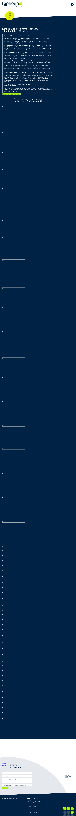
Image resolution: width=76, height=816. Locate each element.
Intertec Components (24, 53)
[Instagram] (64, 808)
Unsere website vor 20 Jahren (11, 94)
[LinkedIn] (72, 812)
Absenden (5, 788)
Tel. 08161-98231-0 (31, 806)
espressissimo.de (42, 57)
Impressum (29, 811)
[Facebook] (72, 808)
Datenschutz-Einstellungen (32, 812)
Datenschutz (35, 811)
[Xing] (68, 808)
